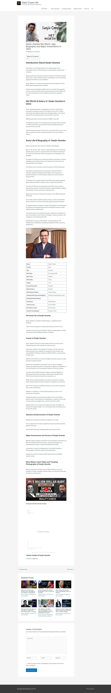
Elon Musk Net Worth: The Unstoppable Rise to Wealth (63, 591)
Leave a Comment (25, 594)
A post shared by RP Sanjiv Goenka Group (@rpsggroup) (43, 552)
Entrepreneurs (30, 51)
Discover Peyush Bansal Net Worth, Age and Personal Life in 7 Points (28, 610)
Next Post (70, 569)
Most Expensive (55, 8)
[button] (92, 9)
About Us (86, 8)
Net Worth (44, 8)
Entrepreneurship (66, 8)
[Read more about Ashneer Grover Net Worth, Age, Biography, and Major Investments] (29, 584)
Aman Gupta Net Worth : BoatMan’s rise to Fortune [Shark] (46, 591)
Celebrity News (77, 8)
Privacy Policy (90, 689)
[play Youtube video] (46, 489)
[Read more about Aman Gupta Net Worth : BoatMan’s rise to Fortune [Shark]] (46, 584)
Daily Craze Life (30, 2)
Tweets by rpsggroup (32, 558)
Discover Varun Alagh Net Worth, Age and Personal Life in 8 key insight (63, 610)
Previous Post (22, 569)
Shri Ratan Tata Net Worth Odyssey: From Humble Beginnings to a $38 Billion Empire (45, 611)
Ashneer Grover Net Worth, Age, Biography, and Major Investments (28, 591)
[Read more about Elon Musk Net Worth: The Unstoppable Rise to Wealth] (63, 584)
